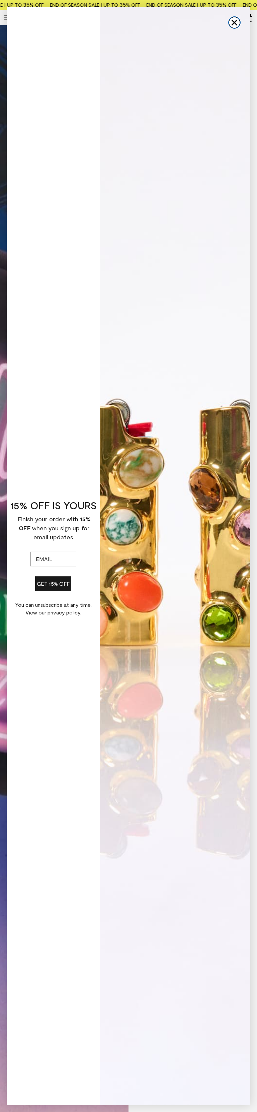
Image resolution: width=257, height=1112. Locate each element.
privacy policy (64, 612)
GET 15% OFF (53, 583)
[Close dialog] (234, 22)
